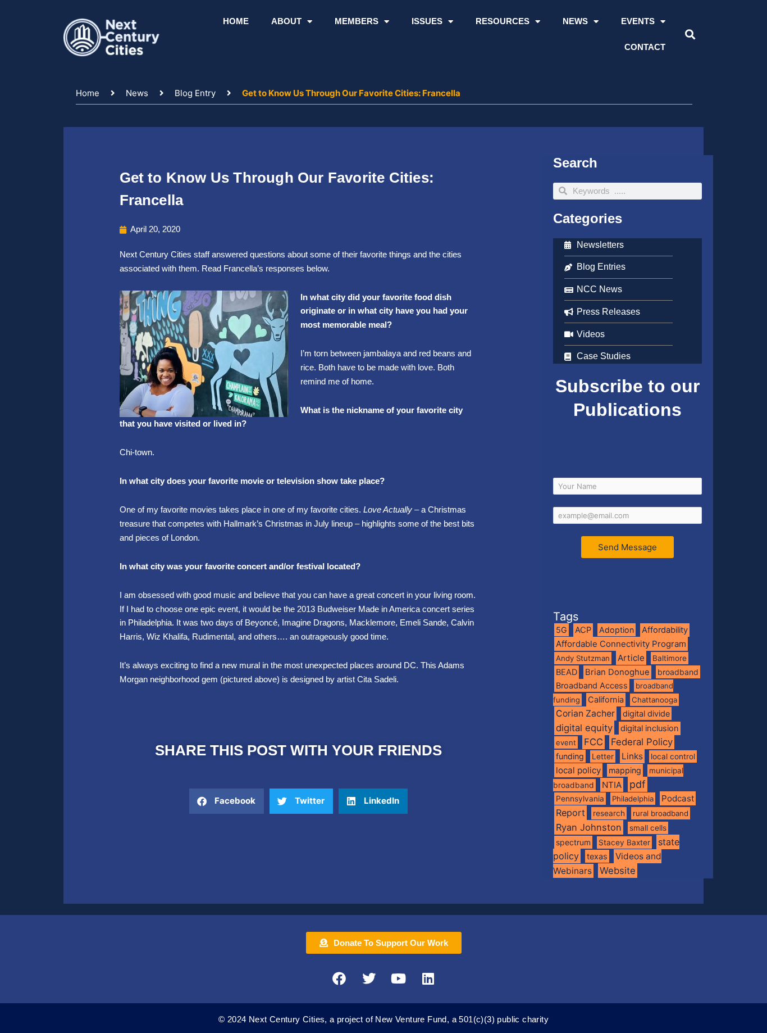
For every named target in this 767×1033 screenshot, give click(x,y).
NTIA (612, 785)
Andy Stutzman (583, 658)
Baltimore (669, 658)
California (606, 700)
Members (356, 21)
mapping (625, 770)
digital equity (584, 727)
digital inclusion (649, 728)
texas (597, 856)
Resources (502, 21)
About (286, 21)
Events (638, 21)
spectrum (573, 842)
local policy (578, 770)
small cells (647, 827)
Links (632, 756)
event (566, 742)
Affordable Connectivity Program (621, 643)
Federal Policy (642, 741)
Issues (427, 21)
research (609, 813)
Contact (644, 47)
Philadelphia (633, 798)
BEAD (566, 672)
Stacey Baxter (624, 842)
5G (561, 630)
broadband (678, 672)
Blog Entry (195, 93)
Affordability (665, 630)
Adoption (616, 630)
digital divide (646, 713)
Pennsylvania (580, 798)
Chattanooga (654, 699)
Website (618, 870)
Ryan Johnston (589, 827)
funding (570, 756)
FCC (593, 741)
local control (673, 756)
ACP (583, 630)
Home (236, 21)
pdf (637, 784)
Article (631, 658)
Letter (603, 756)
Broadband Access (592, 685)
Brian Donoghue (617, 672)
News (575, 21)
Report (570, 812)
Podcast (677, 798)
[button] (690, 34)
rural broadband (660, 813)
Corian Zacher (585, 713)
